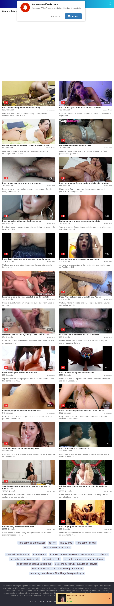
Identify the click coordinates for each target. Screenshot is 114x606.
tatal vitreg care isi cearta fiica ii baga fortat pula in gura (57, 573)
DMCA (41, 601)
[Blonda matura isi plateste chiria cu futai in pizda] (28, 131)
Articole (33, 601)
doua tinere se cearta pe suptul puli (34, 564)
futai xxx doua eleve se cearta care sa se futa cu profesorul (79, 554)
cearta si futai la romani (18, 554)
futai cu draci (66, 543)
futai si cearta (39, 554)
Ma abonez (73, 16)
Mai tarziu (55, 16)
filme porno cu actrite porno (57, 547)
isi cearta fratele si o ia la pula (24, 559)
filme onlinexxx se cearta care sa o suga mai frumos (57, 568)
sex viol (52, 543)
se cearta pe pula (51, 559)
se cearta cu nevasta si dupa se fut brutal (84, 559)
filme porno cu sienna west (31, 543)
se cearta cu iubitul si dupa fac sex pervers (76, 564)
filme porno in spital (86, 543)
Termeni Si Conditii (53, 601)
